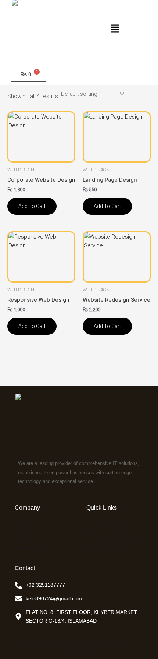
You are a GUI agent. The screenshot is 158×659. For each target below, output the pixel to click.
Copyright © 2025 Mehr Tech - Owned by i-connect (79, 646)
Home (22, 524)
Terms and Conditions (113, 535)
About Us (26, 535)
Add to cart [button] (32, 206)
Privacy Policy (102, 524)
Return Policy (102, 547)
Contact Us (28, 547)
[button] (114, 29)
